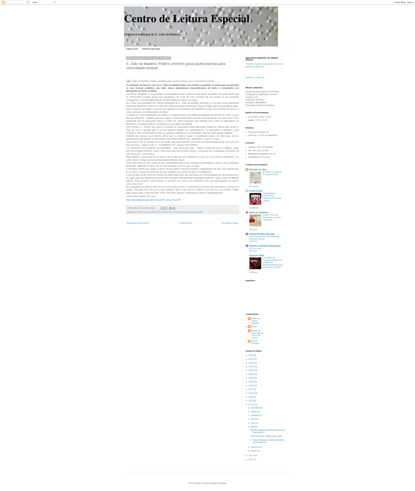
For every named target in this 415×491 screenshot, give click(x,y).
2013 (251, 404)
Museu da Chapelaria (258, 212)
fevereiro (255, 447)
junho (253, 419)
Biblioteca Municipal (151, 49)
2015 (251, 397)
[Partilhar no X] (167, 208)
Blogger (222, 483)
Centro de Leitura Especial (187, 18)
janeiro (254, 451)
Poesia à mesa (255, 191)
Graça (254, 326)
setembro (255, 415)
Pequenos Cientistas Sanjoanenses (265, 246)
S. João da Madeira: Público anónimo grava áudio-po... (267, 441)
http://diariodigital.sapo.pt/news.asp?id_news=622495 (153, 199)
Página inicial (132, 49)
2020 (251, 378)
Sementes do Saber (258, 169)
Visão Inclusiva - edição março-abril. (266, 436)
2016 (251, 393)
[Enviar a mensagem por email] (161, 208)
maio (253, 423)
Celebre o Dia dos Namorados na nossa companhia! (271, 217)
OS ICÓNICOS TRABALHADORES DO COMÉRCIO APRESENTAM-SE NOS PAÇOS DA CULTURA (272, 262)
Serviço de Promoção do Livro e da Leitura (257, 334)
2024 (251, 363)
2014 (251, 401)
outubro (254, 412)
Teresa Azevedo (255, 342)
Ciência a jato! (255, 248)
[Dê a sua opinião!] (164, 208)
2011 (251, 459)
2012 (251, 455)
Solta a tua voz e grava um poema (188, 212)
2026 (251, 355)
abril (253, 427)
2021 (251, 374)
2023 (251, 366)
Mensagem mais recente (138, 223)
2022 (251, 370)
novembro (255, 408)
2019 (251, 382)
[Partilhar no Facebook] (170, 208)
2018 (251, 385)
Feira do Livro (166, 212)
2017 (251, 389)
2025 (251, 359)
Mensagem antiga (230, 223)
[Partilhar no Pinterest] (173, 208)
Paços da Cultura (256, 255)
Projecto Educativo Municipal (261, 234)
